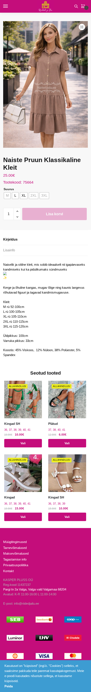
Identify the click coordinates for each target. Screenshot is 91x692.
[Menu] (9, 6)
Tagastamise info (14, 559)
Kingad (9, 497)
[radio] (7, 195)
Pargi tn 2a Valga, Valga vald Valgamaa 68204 (34, 589)
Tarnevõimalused (15, 548)
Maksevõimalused (16, 553)
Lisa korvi (54, 214)
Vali (23, 443)
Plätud (53, 423)
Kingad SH (12, 423)
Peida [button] (8, 686)
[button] (82, 27)
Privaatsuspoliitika (15, 565)
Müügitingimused (15, 542)
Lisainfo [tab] (9, 250)
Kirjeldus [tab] (10, 239)
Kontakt (8, 571)
